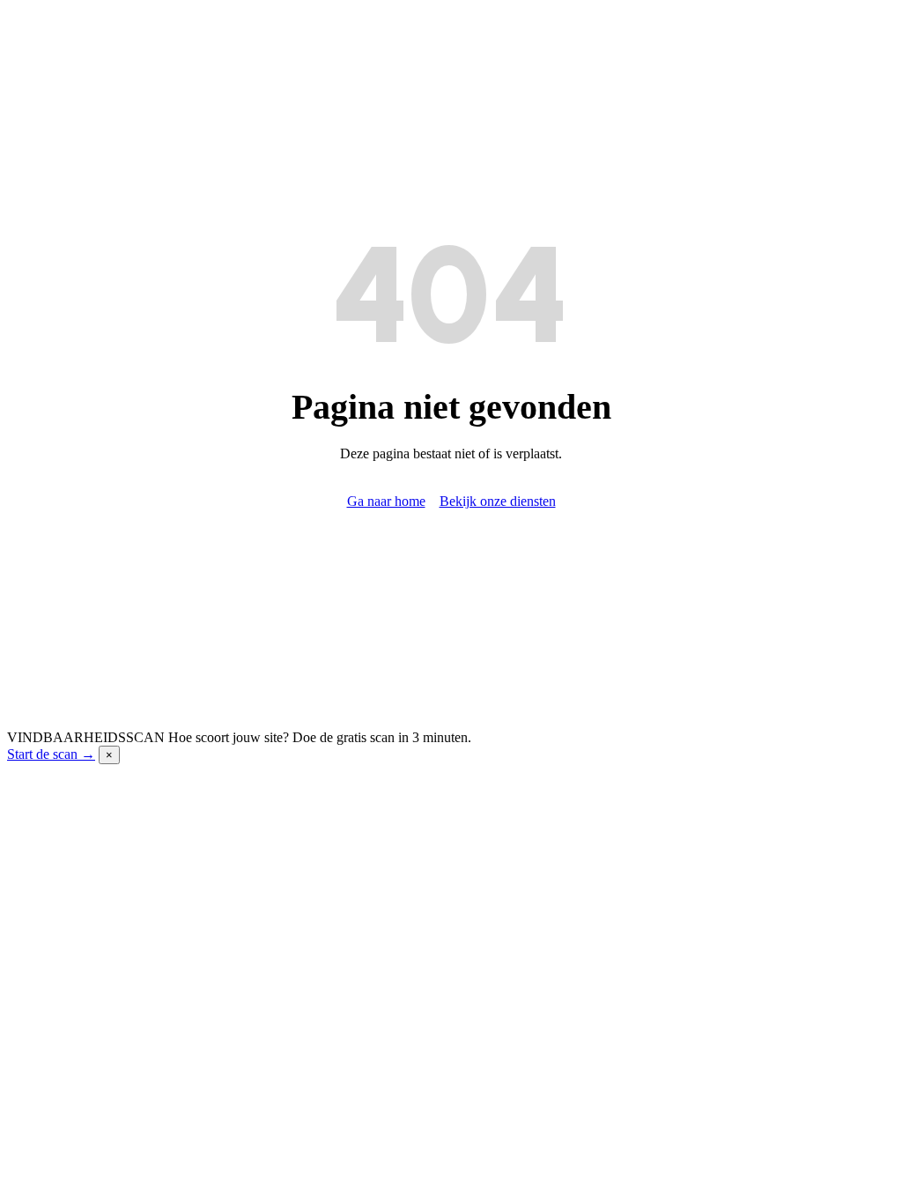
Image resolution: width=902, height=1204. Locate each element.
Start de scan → (51, 754)
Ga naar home (386, 501)
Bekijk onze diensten (498, 501)
